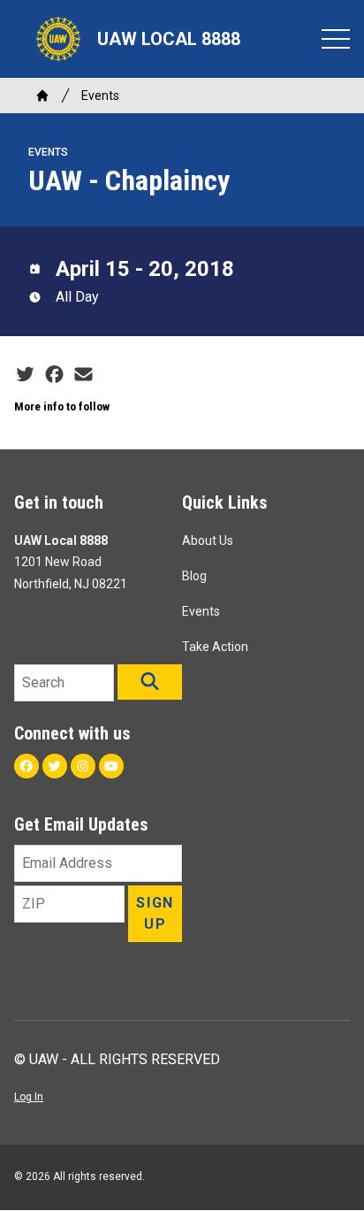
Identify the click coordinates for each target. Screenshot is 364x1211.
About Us (207, 540)
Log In (28, 1097)
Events (100, 95)
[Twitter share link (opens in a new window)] (25, 375)
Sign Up (154, 913)
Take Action (215, 647)
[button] (150, 682)
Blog (194, 576)
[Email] (83, 375)
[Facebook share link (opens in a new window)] (54, 375)
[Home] (42, 95)
